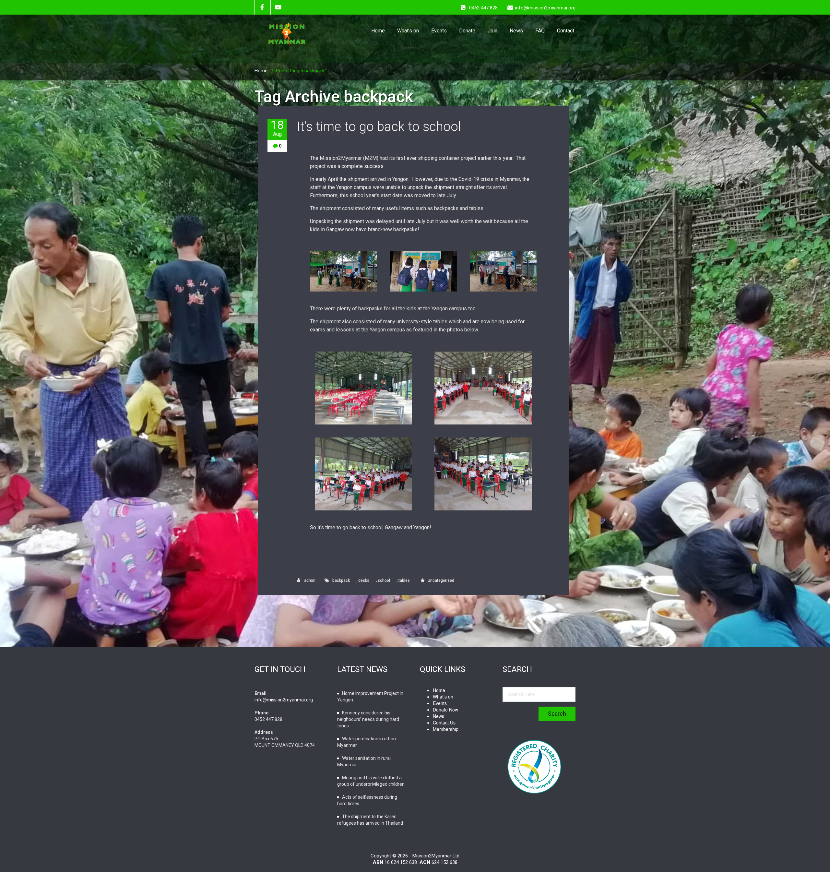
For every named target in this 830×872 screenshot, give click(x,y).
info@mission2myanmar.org (284, 699)
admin (309, 580)
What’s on (408, 31)
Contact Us (444, 722)
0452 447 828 (483, 8)
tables (404, 580)
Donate (467, 31)
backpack (341, 580)
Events (439, 31)
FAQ (540, 31)
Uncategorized (441, 580)
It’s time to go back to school (379, 126)
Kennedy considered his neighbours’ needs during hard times (368, 719)
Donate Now (445, 709)
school (384, 580)
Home (378, 31)
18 (277, 128)
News (516, 31)
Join (492, 31)
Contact (565, 31)
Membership (445, 729)
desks (363, 580)
